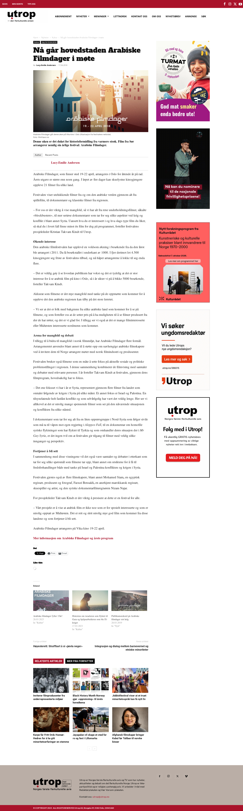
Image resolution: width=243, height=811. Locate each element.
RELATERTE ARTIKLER (48, 661)
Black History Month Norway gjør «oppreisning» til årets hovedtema (89, 699)
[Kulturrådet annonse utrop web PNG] (183, 301)
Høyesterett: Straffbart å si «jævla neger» (57, 646)
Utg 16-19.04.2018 (49, 42)
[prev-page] (89, 748)
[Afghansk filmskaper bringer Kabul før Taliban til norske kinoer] (130, 719)
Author (38, 155)
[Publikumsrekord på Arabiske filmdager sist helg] (129, 600)
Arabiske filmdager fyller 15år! (47, 616)
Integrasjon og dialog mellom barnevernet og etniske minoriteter (121, 648)
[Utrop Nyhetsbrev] (183, 476)
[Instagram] (168, 776)
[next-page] (95, 748)
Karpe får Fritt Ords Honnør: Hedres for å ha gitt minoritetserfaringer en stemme (51, 738)
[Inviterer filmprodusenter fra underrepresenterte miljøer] (51, 680)
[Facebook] (159, 776)
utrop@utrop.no (101, 796)
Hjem (35, 37)
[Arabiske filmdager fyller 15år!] (51, 600)
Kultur (54, 37)
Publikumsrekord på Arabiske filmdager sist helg (125, 617)
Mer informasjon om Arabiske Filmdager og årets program (73, 538)
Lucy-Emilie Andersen (46, 65)
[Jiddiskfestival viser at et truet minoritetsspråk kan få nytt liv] (130, 680)
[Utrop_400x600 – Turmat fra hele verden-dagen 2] (183, 120)
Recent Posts (51, 155)
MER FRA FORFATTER (80, 661)
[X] (177, 776)
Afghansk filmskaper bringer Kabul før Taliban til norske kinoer (128, 738)
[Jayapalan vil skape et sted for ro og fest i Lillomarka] (91, 719)
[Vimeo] (186, 776)
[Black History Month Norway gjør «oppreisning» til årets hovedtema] (91, 680)
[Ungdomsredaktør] (183, 389)
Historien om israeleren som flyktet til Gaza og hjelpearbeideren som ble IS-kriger (90, 619)
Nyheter (45, 37)
